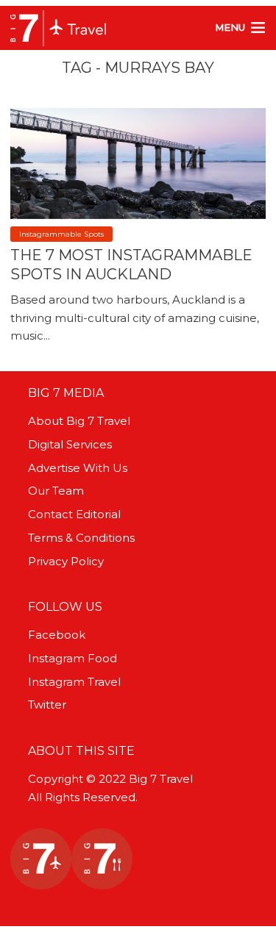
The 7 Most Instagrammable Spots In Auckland (131, 264)
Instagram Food (72, 658)
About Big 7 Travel (79, 421)
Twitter (47, 704)
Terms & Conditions (81, 538)
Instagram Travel (74, 682)
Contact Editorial (74, 514)
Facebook (56, 635)
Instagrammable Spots (61, 234)
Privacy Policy (66, 561)
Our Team (56, 491)
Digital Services (70, 444)
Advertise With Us (77, 468)
